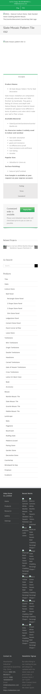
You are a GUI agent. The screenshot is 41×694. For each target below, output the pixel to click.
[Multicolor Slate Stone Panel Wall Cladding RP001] (32, 537)
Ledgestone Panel (12, 318)
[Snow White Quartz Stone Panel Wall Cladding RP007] (32, 611)
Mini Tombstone (12, 343)
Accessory (9, 387)
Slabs (7, 284)
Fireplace (8, 470)
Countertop (9, 460)
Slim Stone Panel (13, 313)
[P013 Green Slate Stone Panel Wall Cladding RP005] (32, 587)
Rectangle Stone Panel (15, 298)
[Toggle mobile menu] (37, 22)
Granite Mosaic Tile (13, 406)
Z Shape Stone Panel (14, 303)
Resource (8, 511)
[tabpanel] (20, 131)
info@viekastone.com (20, 4)
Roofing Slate (10, 436)
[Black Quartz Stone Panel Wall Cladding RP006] (25, 610)
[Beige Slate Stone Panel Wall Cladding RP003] (32, 560)
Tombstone (9, 338)
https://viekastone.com (11, 690)
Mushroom (10, 431)
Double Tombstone (13, 352)
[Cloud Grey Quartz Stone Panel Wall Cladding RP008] (25, 634)
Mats (8, 421)
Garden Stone (11, 450)
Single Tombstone (12, 347)
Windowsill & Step (11, 465)
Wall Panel (10, 294)
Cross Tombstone (12, 372)
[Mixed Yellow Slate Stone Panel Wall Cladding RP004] (25, 587)
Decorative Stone (12, 455)
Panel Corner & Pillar (13, 328)
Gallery (7, 516)
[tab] (20, 76)
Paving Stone (10, 445)
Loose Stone (10, 333)
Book (7, 382)
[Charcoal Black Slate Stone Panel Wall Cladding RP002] (25, 562)
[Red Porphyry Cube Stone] (25, 531)
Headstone (10, 357)
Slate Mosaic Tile (12, 401)
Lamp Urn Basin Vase (13, 377)
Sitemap (8, 521)
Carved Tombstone (13, 362)
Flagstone (9, 426)
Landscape (8, 416)
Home (7, 501)
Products (8, 506)
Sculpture (8, 475)
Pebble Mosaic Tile (13, 411)
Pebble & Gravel (12, 441)
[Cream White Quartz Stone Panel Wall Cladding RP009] (32, 636)
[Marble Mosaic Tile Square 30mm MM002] (25, 512)
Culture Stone (10, 289)
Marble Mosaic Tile (13, 396)
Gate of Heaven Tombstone (16, 367)
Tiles (6, 279)
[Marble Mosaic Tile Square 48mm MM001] (32, 512)
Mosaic (7, 392)
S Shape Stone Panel (14, 308)
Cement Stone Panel (13, 323)
